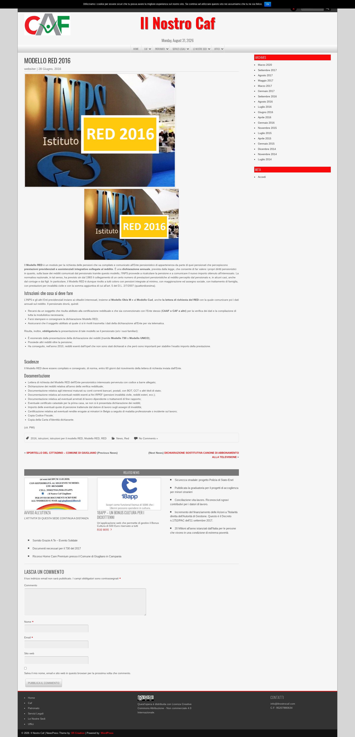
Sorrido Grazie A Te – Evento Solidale (55, 540)
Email (27, 637)
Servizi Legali (179, 49)
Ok (267, 4)
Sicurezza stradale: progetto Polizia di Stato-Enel (204, 479)
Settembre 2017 (267, 70)
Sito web (29, 653)
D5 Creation (78, 733)
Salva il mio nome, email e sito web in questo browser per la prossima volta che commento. (77, 673)
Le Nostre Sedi (200, 49)
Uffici (217, 49)
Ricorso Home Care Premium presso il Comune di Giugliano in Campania (77, 556)
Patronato (160, 49)
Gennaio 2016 (266, 122)
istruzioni (43, 438)
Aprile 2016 (264, 117)
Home (135, 49)
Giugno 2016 (265, 112)
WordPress (107, 733)
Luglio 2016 (265, 106)
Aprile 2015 (264, 138)
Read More (103, 529)
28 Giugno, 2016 (49, 69)
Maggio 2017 (265, 80)
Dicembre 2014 (267, 148)
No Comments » (148, 438)
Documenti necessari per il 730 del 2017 (57, 548)
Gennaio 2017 (266, 91)
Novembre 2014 (267, 154)
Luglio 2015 (265, 133)
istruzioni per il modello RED (66, 438)
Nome (27, 622)
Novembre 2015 (267, 127)
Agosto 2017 (265, 75)
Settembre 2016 (267, 96)
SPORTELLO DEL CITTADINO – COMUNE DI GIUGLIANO (61, 452)
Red (126, 438)
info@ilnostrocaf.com (283, 703)
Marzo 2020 (265, 64)
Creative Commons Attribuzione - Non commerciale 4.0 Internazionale (165, 708)
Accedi (262, 176)
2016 (34, 438)
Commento (30, 585)
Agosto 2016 (265, 101)
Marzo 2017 (265, 85)
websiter (30, 69)
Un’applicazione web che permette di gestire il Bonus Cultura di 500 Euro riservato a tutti (128, 524)
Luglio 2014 (265, 159)
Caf (146, 49)
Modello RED (92, 438)
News (119, 438)
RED (103, 438)
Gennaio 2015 (266, 143)
